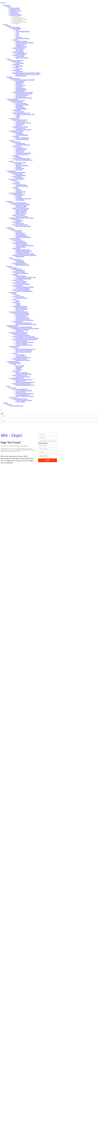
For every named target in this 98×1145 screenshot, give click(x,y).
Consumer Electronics (21, 103)
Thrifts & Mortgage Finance (19, 263)
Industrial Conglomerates (19, 271)
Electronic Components (21, 340)
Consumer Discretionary (13, 99)
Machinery (15, 274)
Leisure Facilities (20, 124)
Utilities (8, 59)
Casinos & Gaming (20, 121)
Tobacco (15, 180)
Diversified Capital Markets (22, 252)
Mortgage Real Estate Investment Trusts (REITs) (24, 255)
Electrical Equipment (18, 285)
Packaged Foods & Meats (22, 186)
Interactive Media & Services (20, 375)
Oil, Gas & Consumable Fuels (20, 389)
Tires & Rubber (19, 133)
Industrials (9, 266)
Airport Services (20, 310)
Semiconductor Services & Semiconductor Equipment (26, 328)
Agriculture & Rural (18, 17)
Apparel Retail (19, 147)
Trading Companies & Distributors (21, 289)
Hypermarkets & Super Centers (23, 198)
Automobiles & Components (17, 131)
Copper (18, 34)
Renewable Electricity (21, 75)
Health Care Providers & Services (21, 208)
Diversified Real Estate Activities (24, 97)
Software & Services (15, 346)
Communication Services (13, 361)
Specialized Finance (21, 247)
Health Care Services (21, 213)
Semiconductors (20, 331)
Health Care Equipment (21, 205)
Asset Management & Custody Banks (25, 253)
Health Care (10, 201)
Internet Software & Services (20, 358)
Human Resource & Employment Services (26, 324)
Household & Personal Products (17, 172)
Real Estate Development (22, 95)
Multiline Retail (16, 142)
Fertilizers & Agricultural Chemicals (24, 42)
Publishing (18, 166)
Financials (9, 227)
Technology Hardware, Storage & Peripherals (24, 336)
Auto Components (17, 132)
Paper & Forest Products (19, 48)
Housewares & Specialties (22, 104)
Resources (9, 404)
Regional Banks (20, 260)
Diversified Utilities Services (17, 60)
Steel (17, 35)
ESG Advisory (16, 23)
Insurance (12, 229)
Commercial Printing (21, 316)
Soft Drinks (19, 190)
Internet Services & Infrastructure (24, 350)
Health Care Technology (19, 215)
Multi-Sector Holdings (21, 244)
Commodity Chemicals (21, 41)
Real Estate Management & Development (23, 92)
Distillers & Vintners (21, 191)
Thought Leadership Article (16, 405)
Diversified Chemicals (21, 46)
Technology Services (15, 8)
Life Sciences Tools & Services (20, 224)
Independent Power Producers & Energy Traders (27, 74)
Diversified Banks (20, 262)
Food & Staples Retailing (16, 193)
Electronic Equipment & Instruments (25, 342)
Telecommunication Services (17, 378)
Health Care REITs (20, 85)
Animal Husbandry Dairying (20, 19)
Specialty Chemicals (21, 44)
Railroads (18, 303)
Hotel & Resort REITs (21, 89)
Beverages (15, 187)
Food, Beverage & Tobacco (16, 179)
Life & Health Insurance (22, 236)
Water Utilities (16, 70)
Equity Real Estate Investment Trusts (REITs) (24, 79)
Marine (14, 299)
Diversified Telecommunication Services (22, 379)
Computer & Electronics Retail (23, 153)
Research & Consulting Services (24, 323)
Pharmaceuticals (17, 222)
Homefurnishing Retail (21, 149)
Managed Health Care (21, 212)
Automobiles (16, 136)
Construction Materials (18, 52)
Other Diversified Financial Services (24, 245)
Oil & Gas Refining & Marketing (24, 390)
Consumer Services (14, 118)
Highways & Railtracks (21, 309)
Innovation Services (14, 9)
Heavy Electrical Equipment (23, 288)
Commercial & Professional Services (18, 311)
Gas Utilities (16, 67)
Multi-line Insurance (21, 234)
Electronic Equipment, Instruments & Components (25, 339)
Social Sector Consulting (16, 15)
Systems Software (20, 354)
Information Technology (12, 325)
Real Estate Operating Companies (24, 93)
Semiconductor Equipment (22, 329)
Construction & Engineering (19, 282)
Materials (9, 26)
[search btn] (1, 418)
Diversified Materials (15, 27)
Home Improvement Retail (22, 154)
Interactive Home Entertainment (23, 374)
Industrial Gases (20, 45)
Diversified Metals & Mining (23, 31)
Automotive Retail (20, 150)
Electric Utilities (17, 62)
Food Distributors (20, 200)
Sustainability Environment (19, 21)
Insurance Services (17, 230)
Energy (8, 386)
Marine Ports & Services (22, 307)
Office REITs (19, 84)
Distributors (16, 155)
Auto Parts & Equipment (22, 135)
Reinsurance (19, 231)
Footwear (18, 115)
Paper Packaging (20, 56)
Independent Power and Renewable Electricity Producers (26, 73)
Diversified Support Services (23, 318)
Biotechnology (16, 219)
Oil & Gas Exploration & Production (25, 396)
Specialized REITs (20, 88)
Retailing (12, 140)
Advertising (19, 164)
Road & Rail (16, 302)
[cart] (2, 408)
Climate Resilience (17, 20)
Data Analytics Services (15, 10)
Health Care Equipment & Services (18, 202)
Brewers (18, 189)
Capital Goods (13, 267)
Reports (5, 24)
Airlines (15, 294)
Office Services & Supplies (22, 314)
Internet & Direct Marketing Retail (21, 158)
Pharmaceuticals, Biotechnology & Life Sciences (21, 218)
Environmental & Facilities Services (24, 320)
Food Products (16, 183)
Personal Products (17, 176)
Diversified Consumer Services (20, 126)
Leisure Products (17, 110)
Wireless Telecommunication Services (22, 383)
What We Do (7, 5)
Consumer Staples (11, 171)
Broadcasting (19, 169)
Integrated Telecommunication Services (25, 382)
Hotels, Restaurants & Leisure (20, 120)
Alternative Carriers (20, 381)
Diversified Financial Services (20, 242)
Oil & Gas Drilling (20, 401)
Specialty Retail (16, 146)
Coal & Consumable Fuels (22, 394)
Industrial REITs (20, 82)
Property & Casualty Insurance (23, 237)
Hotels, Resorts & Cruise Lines (23, 122)
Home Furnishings (20, 107)
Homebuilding (19, 106)
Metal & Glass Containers (22, 57)
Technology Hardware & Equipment (18, 332)
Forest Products (19, 50)
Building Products (17, 269)
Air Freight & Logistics (18, 296)
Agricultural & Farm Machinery (23, 278)
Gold (17, 33)
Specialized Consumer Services (23, 129)
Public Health (16, 16)
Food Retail (19, 197)
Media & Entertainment (15, 363)
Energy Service (13, 397)
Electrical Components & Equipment (25, 287)
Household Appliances (21, 108)
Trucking (18, 305)
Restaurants (19, 125)
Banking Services (17, 259)
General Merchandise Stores (23, 144)
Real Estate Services (15, 78)
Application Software (21, 356)
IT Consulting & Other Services (23, 352)
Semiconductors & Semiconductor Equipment (21, 327)
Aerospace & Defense (18, 280)
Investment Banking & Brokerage (24, 251)
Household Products (18, 173)
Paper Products (19, 49)
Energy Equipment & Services (20, 398)
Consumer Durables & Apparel (17, 100)
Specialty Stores (20, 151)
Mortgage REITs (20, 256)
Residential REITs (20, 91)
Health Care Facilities (21, 211)
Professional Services (18, 321)
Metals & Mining (17, 28)
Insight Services (13, 12)
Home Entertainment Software (23, 357)
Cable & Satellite (20, 168)
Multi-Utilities (16, 64)
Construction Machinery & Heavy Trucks (26, 277)
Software (15, 353)
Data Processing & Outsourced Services (25, 349)
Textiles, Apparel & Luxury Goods (21, 113)
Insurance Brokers (20, 233)
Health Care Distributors (22, 209)
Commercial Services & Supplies (21, 313)
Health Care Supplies (21, 207)
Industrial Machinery (21, 276)
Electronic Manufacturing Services (24, 345)
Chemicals (15, 39)
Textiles (18, 117)
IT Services (15, 347)
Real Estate (9, 77)
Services (9, 6)
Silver (17, 30)
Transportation (13, 292)
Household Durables (18, 102)
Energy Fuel (13, 387)
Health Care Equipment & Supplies (21, 204)
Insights (5, 403)
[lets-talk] (2, 412)
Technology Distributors (22, 343)
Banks (11, 258)
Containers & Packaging (19, 55)
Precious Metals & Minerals (22, 38)
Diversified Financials (15, 238)
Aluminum (18, 37)
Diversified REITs (20, 81)
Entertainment (16, 371)
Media (11, 161)
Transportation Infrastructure (20, 306)
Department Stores (20, 143)
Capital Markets (17, 248)
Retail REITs (19, 86)
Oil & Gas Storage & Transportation (24, 393)
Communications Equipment (20, 334)
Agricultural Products (21, 184)
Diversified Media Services (19, 162)
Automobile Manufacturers (22, 139)
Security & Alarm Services (22, 317)
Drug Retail (19, 195)
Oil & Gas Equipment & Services (24, 400)
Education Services (20, 128)
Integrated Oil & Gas (21, 392)
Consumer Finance (17, 240)
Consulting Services (14, 13)
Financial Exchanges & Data (23, 249)
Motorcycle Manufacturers (22, 137)
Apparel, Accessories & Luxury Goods (25, 114)
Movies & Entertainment (22, 165)
